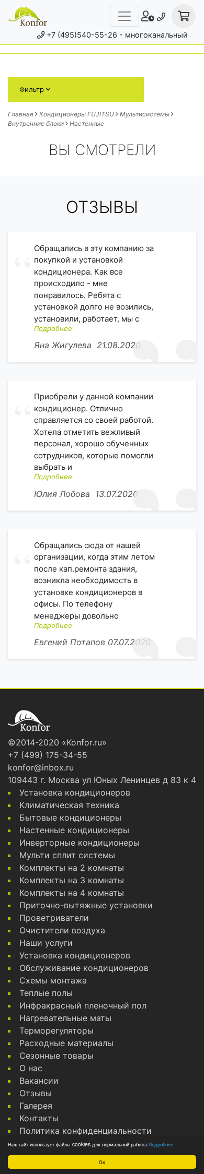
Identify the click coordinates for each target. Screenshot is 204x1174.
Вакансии (39, 1080)
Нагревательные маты (65, 1018)
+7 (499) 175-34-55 (47, 755)
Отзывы (35, 1093)
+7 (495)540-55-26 (82, 34)
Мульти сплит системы (67, 855)
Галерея (35, 1105)
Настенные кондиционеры (74, 830)
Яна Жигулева (63, 345)
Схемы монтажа (53, 980)
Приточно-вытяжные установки (86, 905)
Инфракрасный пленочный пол (82, 1005)
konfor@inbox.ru (41, 767)
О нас (30, 1068)
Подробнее (161, 1144)
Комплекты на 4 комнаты (71, 892)
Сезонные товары (56, 1055)
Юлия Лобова (62, 494)
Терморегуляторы (56, 1030)
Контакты (39, 1118)
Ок (102, 1162)
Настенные (87, 123)
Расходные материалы (66, 1043)
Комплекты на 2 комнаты (71, 867)
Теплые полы (46, 993)
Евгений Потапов (69, 642)
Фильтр (32, 89)
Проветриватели (54, 917)
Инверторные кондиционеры (79, 842)
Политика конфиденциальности (85, 1130)
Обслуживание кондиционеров (84, 968)
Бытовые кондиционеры (70, 817)
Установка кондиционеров (74, 792)
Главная (20, 114)
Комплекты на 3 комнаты (71, 880)
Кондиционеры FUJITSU (76, 114)
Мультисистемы (144, 114)
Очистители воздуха (62, 930)
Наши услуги (46, 943)
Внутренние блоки (36, 123)
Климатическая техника (69, 805)
